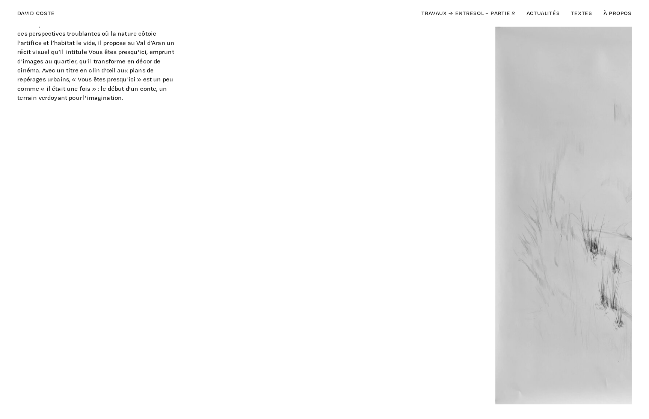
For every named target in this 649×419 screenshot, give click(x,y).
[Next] (478, 217)
